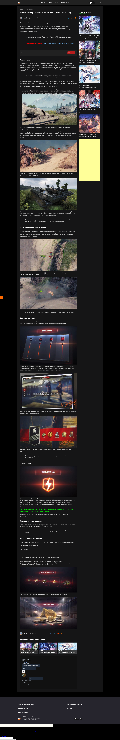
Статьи (26, 9)
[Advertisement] (89, 160)
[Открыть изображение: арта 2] (48, 293)
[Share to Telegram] (68, 18)
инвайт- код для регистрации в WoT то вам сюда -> (59, 43)
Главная (21, 9)
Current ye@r (25, 678)
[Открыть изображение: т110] (48, 156)
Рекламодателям (22, 700)
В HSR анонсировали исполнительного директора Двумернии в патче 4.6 (67, 652)
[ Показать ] (71, 52)
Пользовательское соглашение (26, 704)
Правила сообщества (23, 712)
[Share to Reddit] (72, 18)
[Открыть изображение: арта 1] (48, 255)
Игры (50, 2)
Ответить (3, 736)
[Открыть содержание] (101, 2)
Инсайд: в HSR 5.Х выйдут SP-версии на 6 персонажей (29, 651)
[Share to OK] (75, 18)
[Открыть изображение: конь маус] (49, 109)
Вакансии (69, 708)
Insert (14, 739)
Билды (56, 2)
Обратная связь (71, 700)
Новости (43, 2)
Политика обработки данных (74, 704)
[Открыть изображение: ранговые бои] (48, 391)
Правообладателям (23, 708)
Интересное (64, 2)
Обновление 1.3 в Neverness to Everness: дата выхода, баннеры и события (89, 136)
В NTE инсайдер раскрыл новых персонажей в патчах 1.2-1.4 (47, 652)
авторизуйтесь (26, 662)
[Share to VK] (64, 18)
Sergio (25, 18)
